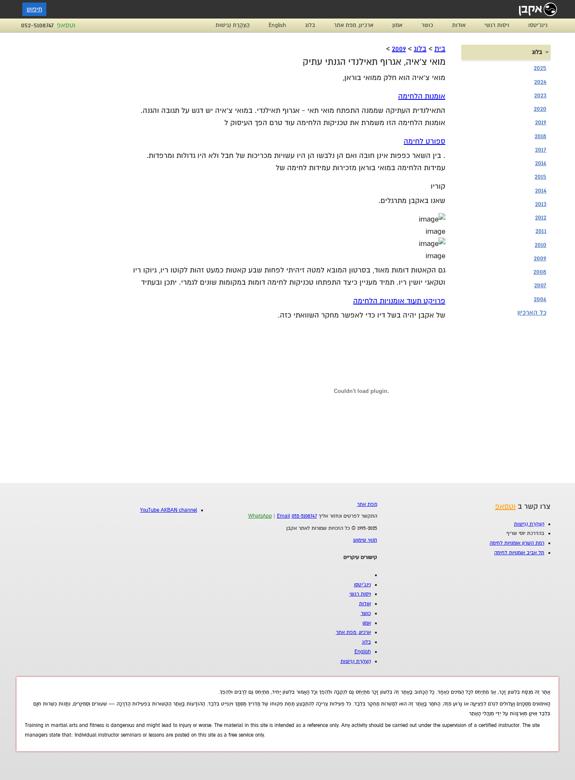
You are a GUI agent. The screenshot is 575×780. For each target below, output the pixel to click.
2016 (540, 163)
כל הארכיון (531, 312)
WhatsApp (260, 516)
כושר (427, 25)
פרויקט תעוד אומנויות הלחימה (399, 301)
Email (283, 516)
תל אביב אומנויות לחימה (519, 553)
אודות (459, 25)
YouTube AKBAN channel (168, 510)
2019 (540, 122)
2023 (540, 95)
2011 (540, 231)
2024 (540, 81)
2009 (399, 48)
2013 (540, 204)
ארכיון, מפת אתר (353, 25)
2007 (540, 285)
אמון (397, 25)
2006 (540, 299)
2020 (540, 108)
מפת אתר (367, 504)
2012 (540, 217)
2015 (540, 176)
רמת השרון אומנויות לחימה (517, 543)
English (277, 25)
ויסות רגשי (496, 25)
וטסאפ (66, 25)
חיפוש (34, 9)
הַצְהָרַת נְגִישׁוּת (233, 25)
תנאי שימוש (365, 540)
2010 (540, 244)
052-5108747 (37, 25)
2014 (540, 190)
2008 (539, 271)
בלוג (310, 25)
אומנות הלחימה (421, 96)
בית (439, 48)
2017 (540, 149)
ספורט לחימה (424, 141)
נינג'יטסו (538, 25)
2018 (540, 136)
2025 (540, 68)
